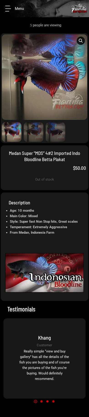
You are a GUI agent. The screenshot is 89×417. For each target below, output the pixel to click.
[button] (81, 41)
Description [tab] (19, 202)
